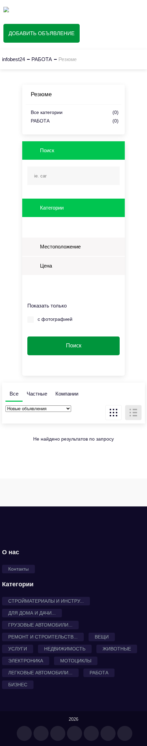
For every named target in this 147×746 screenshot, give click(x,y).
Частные (37, 394)
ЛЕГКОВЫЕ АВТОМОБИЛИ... (40, 672)
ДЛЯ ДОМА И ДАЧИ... (32, 613)
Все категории (75, 112)
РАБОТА (75, 121)
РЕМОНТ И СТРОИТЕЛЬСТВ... (43, 637)
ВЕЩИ (102, 637)
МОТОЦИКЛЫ (75, 660)
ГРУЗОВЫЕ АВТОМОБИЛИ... (40, 625)
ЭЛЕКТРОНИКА (25, 660)
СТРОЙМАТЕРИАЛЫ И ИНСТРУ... (46, 601)
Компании (66, 394)
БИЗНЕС (17, 684)
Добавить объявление (42, 33)
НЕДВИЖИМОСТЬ (64, 648)
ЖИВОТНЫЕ (117, 648)
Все (14, 394)
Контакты (18, 569)
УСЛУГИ (17, 648)
